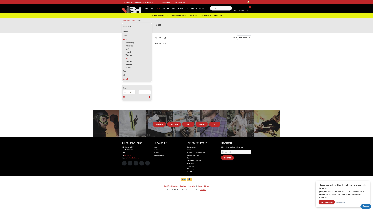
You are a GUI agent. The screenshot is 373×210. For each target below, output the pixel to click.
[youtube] (141, 163)
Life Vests (128, 52)
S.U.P (127, 49)
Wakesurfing (129, 46)
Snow (163, 8)
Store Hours (183, 186)
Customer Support (201, 8)
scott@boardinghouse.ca (132, 158)
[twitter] (136, 163)
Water (158, 8)
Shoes (173, 8)
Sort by (235, 38)
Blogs (192, 8)
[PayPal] (183, 179)
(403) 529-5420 (128, 155)
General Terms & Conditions (171, 186)
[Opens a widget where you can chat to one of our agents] (365, 206)
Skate (152, 8)
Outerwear (180, 8)
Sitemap (200, 186)
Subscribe (227, 158)
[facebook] (124, 163)
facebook (159, 124)
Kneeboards (128, 64)
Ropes (127, 58)
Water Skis (128, 61)
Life (168, 8)
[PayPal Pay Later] (189, 179)
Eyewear (146, 8)
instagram (174, 124)
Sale (187, 8)
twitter (188, 124)
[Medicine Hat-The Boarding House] (131, 9)
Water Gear (128, 55)
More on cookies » (341, 202)
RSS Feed (206, 186)
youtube (202, 124)
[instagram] (130, 163)
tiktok (215, 124)
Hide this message (327, 202)
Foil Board (128, 67)
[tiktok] (147, 163)
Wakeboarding (129, 43)
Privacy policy (192, 186)
